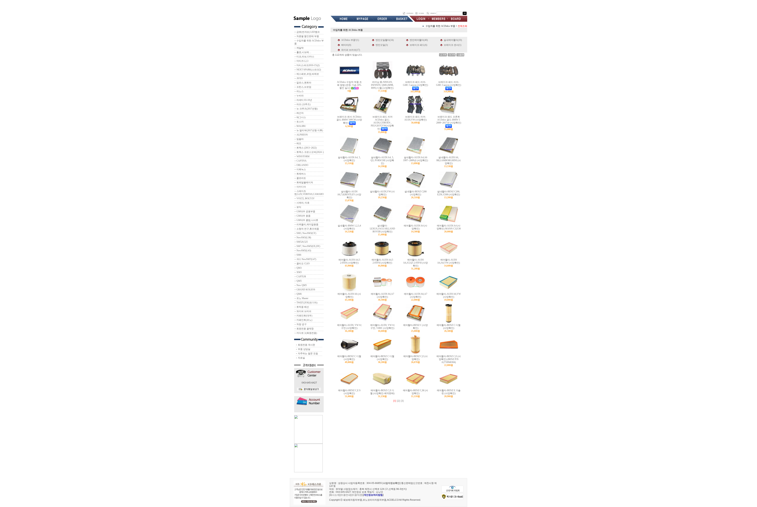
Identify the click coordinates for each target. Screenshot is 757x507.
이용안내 (346, 495)
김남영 (379, 492)
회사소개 (334, 495)
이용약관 (357, 495)
